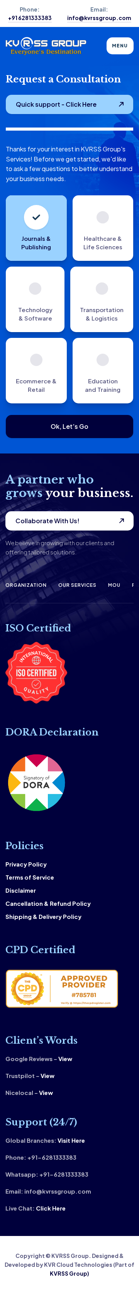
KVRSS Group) (69, 1273)
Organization (26, 585)
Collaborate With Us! (47, 521)
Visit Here (71, 1140)
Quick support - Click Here (56, 104)
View (65, 1058)
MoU (114, 585)
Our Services (77, 585)
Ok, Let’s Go (69, 426)
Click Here (51, 1208)
